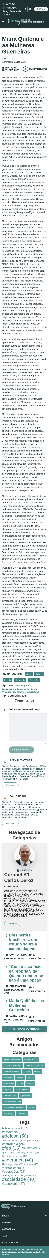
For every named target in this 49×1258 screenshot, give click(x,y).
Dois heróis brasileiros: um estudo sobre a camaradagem (23, 942)
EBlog (5, 1216)
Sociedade (20, 680)
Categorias (8, 1229)
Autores (6, 1222)
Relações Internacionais (14, 1108)
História (7, 680)
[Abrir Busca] (30, 9)
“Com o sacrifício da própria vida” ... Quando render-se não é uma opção (26, 973)
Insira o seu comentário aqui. (24, 709)
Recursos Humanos (12, 1102)
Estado (31, 1078)
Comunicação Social (34, 1066)
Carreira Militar (30, 1060)
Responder (10, 785)
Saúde (31, 1108)
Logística (7, 1090)
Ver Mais (12, 923)
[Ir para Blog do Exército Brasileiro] (26, 22)
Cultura (39, 674)
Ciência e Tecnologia (13, 1066)
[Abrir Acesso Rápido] (25, 9)
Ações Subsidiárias (12, 1060)
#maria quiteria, (24, 685)
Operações (25, 1096)
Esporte (20, 1078)
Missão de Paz (10, 1096)
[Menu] (3, 22)
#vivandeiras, (9, 692)
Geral (28, 674)
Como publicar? (11, 1242)
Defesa (37, 1072)
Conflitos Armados (11, 1072)
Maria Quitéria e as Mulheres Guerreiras (26, 1005)
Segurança (8, 1113)
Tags (4, 1236)
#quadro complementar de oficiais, (20, 689)
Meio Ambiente (22, 1090)
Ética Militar (9, 1084)
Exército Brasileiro (10, 6)
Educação (34, 680)
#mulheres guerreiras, (28, 692)
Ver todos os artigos (26, 1029)
